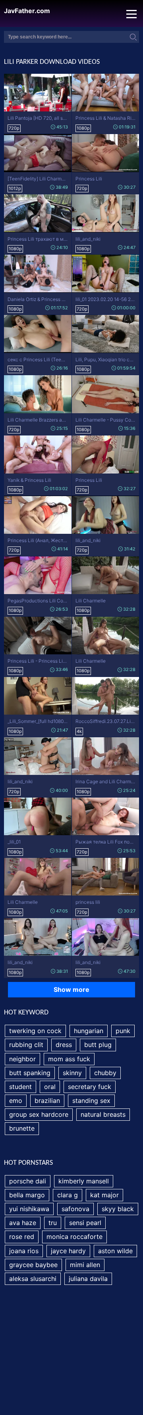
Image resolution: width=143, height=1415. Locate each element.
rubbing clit (26, 1045)
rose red (21, 1237)
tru (52, 1223)
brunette (22, 1128)
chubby (105, 1073)
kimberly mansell (83, 1181)
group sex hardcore (38, 1114)
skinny (72, 1073)
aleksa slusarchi (32, 1279)
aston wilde (115, 1251)
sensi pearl (85, 1223)
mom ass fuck (69, 1059)
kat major (104, 1195)
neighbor (22, 1059)
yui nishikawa (29, 1209)
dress (64, 1045)
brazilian (47, 1100)
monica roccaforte (74, 1237)
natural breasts (103, 1114)
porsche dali (27, 1181)
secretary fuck (89, 1087)
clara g (67, 1195)
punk (123, 1031)
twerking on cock (35, 1031)
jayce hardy (68, 1251)
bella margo (27, 1195)
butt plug (98, 1045)
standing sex (91, 1100)
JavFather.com (27, 11)
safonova (75, 1209)
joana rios (24, 1251)
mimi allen (85, 1265)
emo (15, 1100)
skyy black (118, 1209)
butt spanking (29, 1073)
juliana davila (88, 1279)
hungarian (88, 1031)
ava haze (22, 1223)
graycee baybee (33, 1265)
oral (50, 1087)
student (20, 1087)
